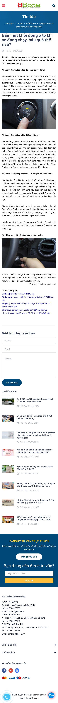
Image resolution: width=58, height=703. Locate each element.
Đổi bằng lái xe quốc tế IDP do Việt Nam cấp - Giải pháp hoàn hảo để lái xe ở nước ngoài (36, 435)
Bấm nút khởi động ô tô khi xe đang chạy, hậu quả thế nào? (27, 40)
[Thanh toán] (4, 678)
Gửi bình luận (12, 383)
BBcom (35, 698)
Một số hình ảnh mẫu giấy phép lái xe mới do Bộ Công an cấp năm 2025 (34, 451)
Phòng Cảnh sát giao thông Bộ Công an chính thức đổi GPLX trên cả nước (36, 484)
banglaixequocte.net (47, 284)
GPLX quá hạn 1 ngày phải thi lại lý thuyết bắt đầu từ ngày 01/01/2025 (33, 518)
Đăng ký (29, 581)
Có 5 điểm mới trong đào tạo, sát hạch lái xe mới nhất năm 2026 (35, 400)
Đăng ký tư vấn (29, 556)
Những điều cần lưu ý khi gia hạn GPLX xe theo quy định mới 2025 (35, 501)
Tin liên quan (9, 391)
